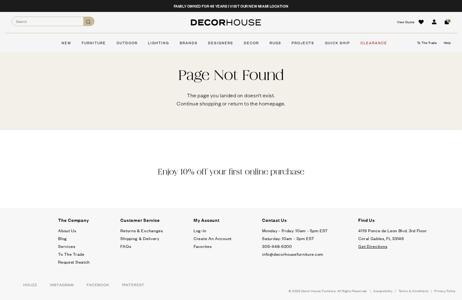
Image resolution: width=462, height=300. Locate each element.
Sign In (434, 22)
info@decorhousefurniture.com (292, 254)
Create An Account (213, 238)
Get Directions (372, 246)
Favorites (203, 246)
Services (66, 246)
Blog (62, 238)
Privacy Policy (445, 290)
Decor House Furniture (318, 290)
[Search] (88, 21)
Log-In (200, 230)
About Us (67, 230)
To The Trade (71, 254)
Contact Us (274, 220)
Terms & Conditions (414, 290)
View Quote (406, 21)
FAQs (125, 246)
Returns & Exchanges (141, 230)
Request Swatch (74, 262)
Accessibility (383, 290)
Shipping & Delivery (139, 238)
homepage (271, 103)
